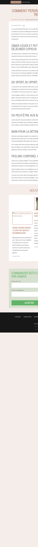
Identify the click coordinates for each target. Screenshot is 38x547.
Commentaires (27, 317)
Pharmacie (18, 317)
